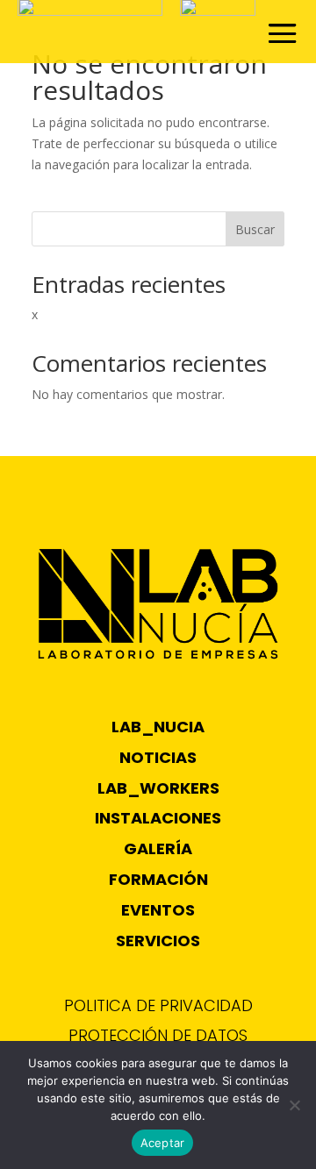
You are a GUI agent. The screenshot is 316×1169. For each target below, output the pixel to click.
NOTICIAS (158, 757)
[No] (294, 1105)
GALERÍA (158, 848)
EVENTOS (158, 910)
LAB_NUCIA (158, 727)
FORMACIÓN (158, 879)
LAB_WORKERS (158, 788)
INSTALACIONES (158, 818)
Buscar (255, 229)
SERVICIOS (158, 941)
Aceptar (162, 1143)
